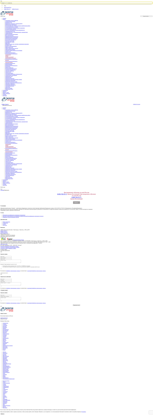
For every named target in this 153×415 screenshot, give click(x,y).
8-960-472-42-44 (15, 9)
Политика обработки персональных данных (9, 246)
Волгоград (5, 331)
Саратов (4, 385)
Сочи (4, 388)
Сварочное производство (10, 69)
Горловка (5, 334)
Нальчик (4, 364)
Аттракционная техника (10, 21)
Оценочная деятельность (10, 52)
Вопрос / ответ (6, 92)
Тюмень (4, 395)
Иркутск (4, 340)
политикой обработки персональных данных (36, 270)
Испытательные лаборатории (11, 38)
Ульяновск (5, 396)
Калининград (5, 342)
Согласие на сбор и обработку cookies (8, 248)
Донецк (4, 337)
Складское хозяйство (9, 70)
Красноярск (5, 347)
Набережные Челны (7, 363)
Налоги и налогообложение (11, 46)
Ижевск (4, 339)
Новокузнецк (5, 369)
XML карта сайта (3, 244)
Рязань (4, 381)
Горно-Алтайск (6, 333)
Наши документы (6, 93)
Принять (2, 413)
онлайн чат (55, 409)
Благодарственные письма (18, 239)
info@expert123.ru (7, 7)
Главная (4, 18)
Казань (4, 341)
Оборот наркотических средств (11, 48)
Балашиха (5, 327)
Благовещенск (6, 329)
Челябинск (5, 402)
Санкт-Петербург (6, 382)
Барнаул (4, 328)
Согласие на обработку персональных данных (9, 247)
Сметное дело (8, 72)
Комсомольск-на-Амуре (8, 345)
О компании (5, 90)
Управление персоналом (10, 80)
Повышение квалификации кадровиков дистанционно (14, 215)
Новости (4, 91)
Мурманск (5, 362)
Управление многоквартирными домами (13, 79)
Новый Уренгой (6, 372)
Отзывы (4, 94)
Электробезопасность (9, 85)
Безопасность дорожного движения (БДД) (13, 23)
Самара (4, 384)
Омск (4, 373)
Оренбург (5, 374)
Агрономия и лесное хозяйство (11, 20)
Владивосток (5, 330)
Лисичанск (5, 353)
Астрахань (5, 325)
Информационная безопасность (11, 36)
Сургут (4, 390)
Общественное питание (10, 49)
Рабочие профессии (9, 67)
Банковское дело (8, 22)
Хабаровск (5, 399)
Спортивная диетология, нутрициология (13, 74)
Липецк (4, 351)
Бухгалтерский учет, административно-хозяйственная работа (17, 25)
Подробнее (83, 411)
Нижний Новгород (7, 366)
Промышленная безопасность (11, 65)
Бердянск (5, 326)
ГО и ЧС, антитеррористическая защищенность (15, 30)
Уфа (4, 398)
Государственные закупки (10, 29)
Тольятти (5, 392)
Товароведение (8, 77)
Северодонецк (6, 386)
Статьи (4, 224)
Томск (4, 393)
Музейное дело (8, 45)
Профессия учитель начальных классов (11, 217)
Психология (7, 66)
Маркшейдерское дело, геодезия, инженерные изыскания (17, 44)
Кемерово (5, 343)
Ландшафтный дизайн (9, 41)
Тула (4, 394)
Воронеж (5, 332)
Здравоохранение (8, 33)
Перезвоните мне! (76, 305)
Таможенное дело (8, 76)
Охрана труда (8, 51)
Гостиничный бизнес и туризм (11, 26)
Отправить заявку (4, 290)
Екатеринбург (6, 338)
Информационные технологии (11, 37)
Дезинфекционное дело (10, 31)
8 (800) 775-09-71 (5, 104)
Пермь (4, 376)
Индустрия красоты (9, 35)
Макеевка (5, 358)
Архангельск (5, 323)
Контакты (5, 95)
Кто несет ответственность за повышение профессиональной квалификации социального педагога (23, 216)
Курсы (4, 19)
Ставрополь (5, 389)
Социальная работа (9, 73)
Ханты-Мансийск (6, 400)
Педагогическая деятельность (11, 62)
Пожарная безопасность (10, 63)
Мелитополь (5, 360)
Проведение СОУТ (9, 89)
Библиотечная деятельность (11, 24)
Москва (4, 361)
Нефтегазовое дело (9, 47)
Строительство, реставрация (11, 75)
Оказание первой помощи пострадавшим (13, 50)
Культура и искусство (9, 40)
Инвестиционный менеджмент (11, 34)
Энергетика (7, 87)
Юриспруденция (8, 88)
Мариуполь (5, 359)
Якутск (4, 406)
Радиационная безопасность (11, 68)
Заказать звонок (145, 16)
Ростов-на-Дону (6, 380)
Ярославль (5, 407)
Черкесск (5, 403)
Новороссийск (6, 370)
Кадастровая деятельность (10, 39)
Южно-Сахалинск (6, 405)
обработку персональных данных (13, 270)
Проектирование (8, 64)
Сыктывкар (5, 391)
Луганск (4, 354)
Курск (4, 349)
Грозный (4, 335)
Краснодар (5, 346)
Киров (4, 344)
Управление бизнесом (9, 78)
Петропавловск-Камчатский (8, 378)
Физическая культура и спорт (11, 81)
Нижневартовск (6, 365)
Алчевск (4, 324)
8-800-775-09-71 (3, 230)
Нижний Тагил (6, 368)
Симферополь (6, 387)
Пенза (4, 375)
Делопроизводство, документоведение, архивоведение (16, 32)
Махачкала (5, 357)
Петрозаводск (5, 377)
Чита (4, 404)
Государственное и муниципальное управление (15, 27)
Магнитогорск (6, 356)
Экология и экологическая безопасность (13, 82)
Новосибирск (5, 371)
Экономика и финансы (10, 83)
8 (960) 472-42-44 (136, 104)
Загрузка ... (76, 202)
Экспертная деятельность (10, 84)
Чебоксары (5, 401)
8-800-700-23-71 (7, 9)
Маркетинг (7, 43)
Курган (4, 348)
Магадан (4, 355)
